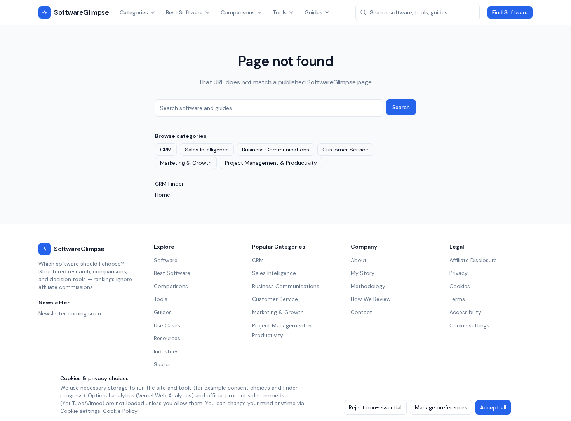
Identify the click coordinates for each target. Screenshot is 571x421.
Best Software (184, 12)
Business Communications (275, 149)
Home (162, 194)
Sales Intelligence (207, 149)
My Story (362, 273)
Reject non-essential (375, 407)
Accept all (493, 407)
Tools (280, 12)
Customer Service (345, 149)
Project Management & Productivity (271, 162)
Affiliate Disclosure (473, 260)
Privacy (458, 273)
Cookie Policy (120, 410)
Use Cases (167, 325)
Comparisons (238, 12)
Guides (313, 12)
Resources (167, 338)
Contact (361, 312)
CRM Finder (169, 183)
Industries (166, 351)
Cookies (459, 286)
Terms (457, 299)
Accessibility (465, 312)
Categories (134, 12)
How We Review (371, 299)
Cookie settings (469, 325)
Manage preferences (441, 407)
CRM (166, 149)
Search (401, 107)
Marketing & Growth (186, 162)
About (359, 260)
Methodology (368, 286)
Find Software (510, 12)
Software (166, 260)
